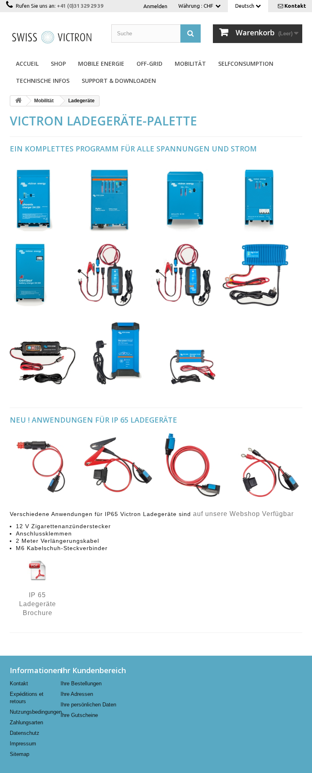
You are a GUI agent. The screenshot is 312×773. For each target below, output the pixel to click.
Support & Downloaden (119, 80)
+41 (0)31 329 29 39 (80, 6)
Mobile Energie (101, 63)
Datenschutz (24, 733)
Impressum (23, 744)
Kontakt (295, 6)
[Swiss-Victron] (54, 36)
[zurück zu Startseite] (18, 101)
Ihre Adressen (77, 694)
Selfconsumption (245, 63)
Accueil (27, 63)
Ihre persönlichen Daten (88, 705)
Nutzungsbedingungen (36, 712)
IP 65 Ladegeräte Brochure (37, 604)
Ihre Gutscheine (79, 715)
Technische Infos (42, 80)
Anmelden (155, 6)
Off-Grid (149, 63)
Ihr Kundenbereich (93, 670)
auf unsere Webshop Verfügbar (243, 513)
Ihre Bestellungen (81, 683)
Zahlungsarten (26, 722)
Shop (58, 63)
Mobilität (190, 63)
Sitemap (19, 754)
